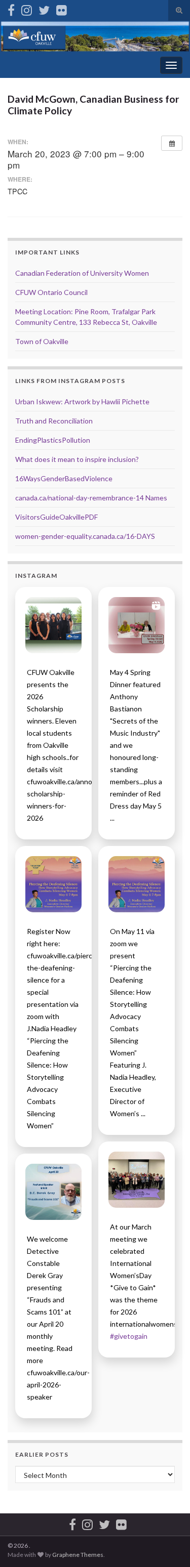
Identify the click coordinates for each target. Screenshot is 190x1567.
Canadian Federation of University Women (82, 273)
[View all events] (171, 143)
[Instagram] (26, 8)
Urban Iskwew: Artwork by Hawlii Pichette (82, 401)
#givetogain (128, 1336)
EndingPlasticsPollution (52, 440)
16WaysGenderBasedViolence (63, 478)
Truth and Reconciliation (54, 420)
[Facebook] (11, 8)
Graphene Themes (77, 1554)
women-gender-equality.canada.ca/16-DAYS (85, 536)
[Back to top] (167, 1544)
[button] (53, 625)
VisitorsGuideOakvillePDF (56, 517)
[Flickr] (61, 8)
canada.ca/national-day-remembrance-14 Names (91, 497)
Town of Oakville (41, 341)
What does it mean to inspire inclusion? (77, 459)
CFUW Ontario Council (51, 292)
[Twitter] (44, 8)
